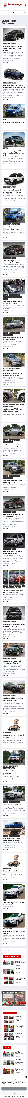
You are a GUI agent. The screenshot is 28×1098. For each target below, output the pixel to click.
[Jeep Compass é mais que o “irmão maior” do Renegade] (14, 827)
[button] (26, 1077)
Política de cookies (7, 1096)
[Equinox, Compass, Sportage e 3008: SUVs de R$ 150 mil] (14, 577)
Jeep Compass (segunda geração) (13, 122)
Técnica (5, 297)
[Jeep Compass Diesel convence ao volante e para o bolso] (14, 757)
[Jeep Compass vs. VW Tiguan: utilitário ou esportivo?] (14, 396)
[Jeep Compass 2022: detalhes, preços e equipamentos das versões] (14, 35)
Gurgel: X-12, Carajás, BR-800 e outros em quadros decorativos (19, 1026)
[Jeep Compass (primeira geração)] (14, 891)
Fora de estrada (7, 43)
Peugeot (8, 587)
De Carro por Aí (7, 732)
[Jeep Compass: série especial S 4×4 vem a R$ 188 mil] (14, 503)
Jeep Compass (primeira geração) (13, 903)
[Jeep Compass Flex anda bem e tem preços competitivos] (14, 793)
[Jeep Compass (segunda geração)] (14, 111)
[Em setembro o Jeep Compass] (14, 860)
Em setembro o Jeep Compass (12, 871)
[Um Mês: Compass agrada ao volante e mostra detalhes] (14, 431)
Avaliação (6, 295)
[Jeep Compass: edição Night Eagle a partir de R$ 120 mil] (14, 613)
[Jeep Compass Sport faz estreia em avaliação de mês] (14, 467)
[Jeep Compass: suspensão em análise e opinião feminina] (14, 360)
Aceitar (14, 1089)
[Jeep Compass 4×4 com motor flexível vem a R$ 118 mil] (14, 650)
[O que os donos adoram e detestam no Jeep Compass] (14, 215)
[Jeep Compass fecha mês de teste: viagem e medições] (14, 324)
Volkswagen (9, 406)
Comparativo (12, 404)
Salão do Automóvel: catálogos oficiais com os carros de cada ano (19, 970)
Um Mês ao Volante (12, 297)
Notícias (14, 43)
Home (2, 18)
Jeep (5, 119)
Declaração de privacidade (18, 1096)
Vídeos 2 (5, 299)
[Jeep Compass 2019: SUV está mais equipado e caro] (14, 540)
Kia (4, 587)
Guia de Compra (15, 224)
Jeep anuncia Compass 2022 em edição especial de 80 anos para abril (13, 153)
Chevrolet (11, 585)
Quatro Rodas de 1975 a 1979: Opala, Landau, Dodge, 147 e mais (20, 1069)
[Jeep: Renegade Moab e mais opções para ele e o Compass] (14, 179)
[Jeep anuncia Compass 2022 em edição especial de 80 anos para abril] (14, 139)
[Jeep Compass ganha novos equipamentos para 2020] (14, 249)
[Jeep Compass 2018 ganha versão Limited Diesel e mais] (14, 687)
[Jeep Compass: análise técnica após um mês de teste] (14, 286)
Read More (5, 62)
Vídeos (20, 297)
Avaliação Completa (13, 766)
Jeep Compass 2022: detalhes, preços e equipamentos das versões (12, 48)
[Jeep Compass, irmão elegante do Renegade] (14, 724)
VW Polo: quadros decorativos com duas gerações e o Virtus (19, 1035)
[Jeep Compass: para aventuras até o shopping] (14, 920)
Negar (14, 1093)
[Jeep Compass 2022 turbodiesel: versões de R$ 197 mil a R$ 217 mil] (14, 74)
